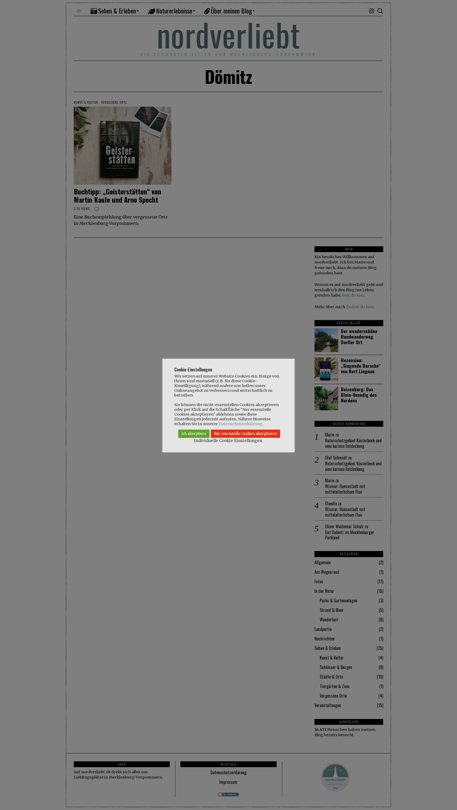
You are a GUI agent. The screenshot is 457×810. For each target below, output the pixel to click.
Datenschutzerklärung (240, 423)
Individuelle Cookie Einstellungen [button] (228, 440)
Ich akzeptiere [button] (193, 433)
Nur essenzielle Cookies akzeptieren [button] (245, 433)
